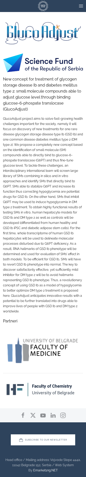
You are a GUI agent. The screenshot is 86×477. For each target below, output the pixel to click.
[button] (81, 6)
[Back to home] (43, 6)
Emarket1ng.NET (45, 470)
